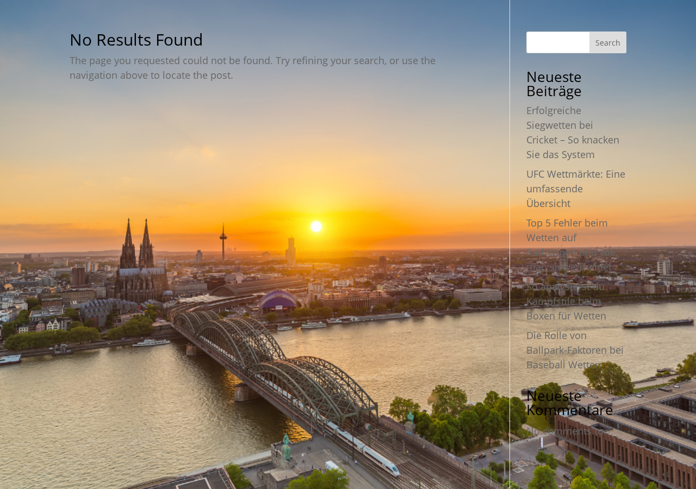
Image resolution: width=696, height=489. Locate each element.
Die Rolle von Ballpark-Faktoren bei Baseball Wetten (575, 350)
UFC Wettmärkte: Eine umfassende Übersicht (575, 188)
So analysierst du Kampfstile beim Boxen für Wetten (566, 301)
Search (607, 42)
